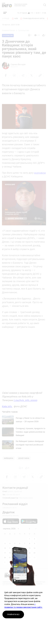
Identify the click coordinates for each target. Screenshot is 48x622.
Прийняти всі (13, 614)
